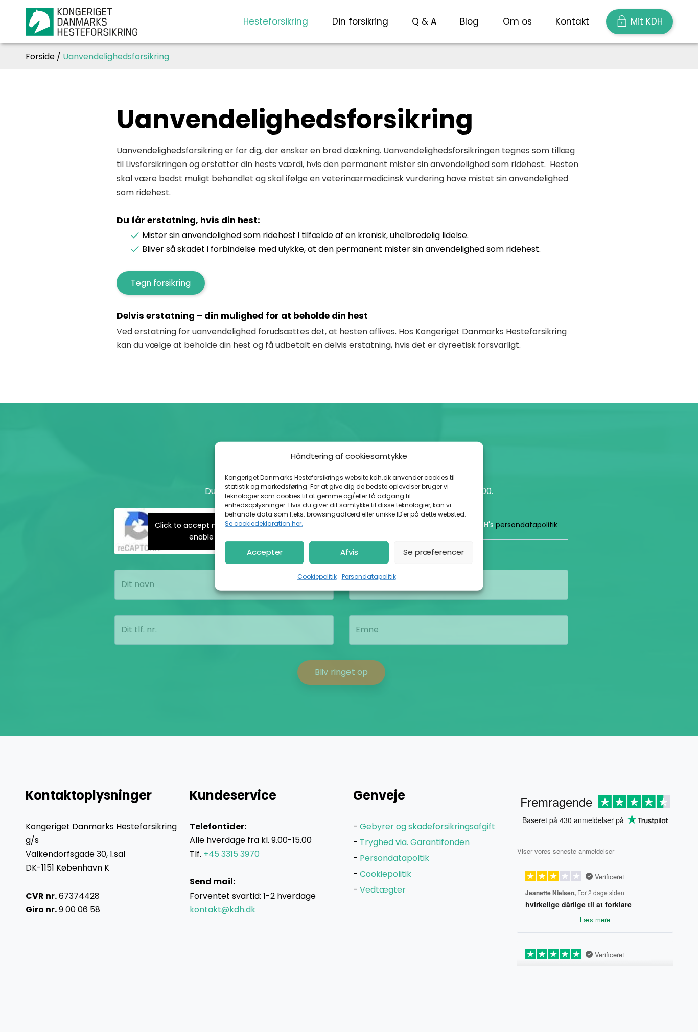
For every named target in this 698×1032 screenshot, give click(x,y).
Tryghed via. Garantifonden (415, 842)
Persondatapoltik (394, 858)
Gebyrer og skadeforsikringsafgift (427, 826)
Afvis (349, 552)
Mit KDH (647, 21)
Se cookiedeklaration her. (264, 523)
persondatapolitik (526, 525)
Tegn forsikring (161, 283)
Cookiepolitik (317, 576)
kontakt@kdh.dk (222, 910)
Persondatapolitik (369, 576)
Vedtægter (383, 890)
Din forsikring (360, 21)
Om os (517, 21)
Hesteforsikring (275, 21)
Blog (469, 21)
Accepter (265, 552)
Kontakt (572, 21)
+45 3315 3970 (231, 854)
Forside (40, 56)
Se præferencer (433, 552)
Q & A (424, 21)
